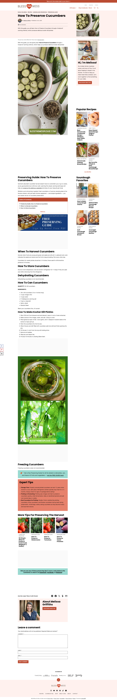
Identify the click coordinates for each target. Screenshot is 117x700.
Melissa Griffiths (27, 20)
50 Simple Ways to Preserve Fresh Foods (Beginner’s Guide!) (23, 542)
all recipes (87, 171)
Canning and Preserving (40, 12)
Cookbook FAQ (49, 693)
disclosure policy (41, 39)
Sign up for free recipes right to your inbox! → (58, 1)
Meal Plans (62, 693)
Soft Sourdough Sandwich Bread (81, 232)
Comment (21, 634)
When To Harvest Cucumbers (29, 206)
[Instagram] (51, 690)
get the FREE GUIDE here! (55, 475)
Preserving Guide (53, 12)
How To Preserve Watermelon (35, 538)
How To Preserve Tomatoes (47, 538)
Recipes (30, 12)
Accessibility (62, 698)
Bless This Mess (22, 12)
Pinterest (59, 572)
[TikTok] (62, 690)
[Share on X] (1, 353)
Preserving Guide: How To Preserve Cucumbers (34, 203)
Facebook (50, 572)
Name (20, 650)
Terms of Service (68, 698)
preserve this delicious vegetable (32, 188)
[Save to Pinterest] (1, 350)
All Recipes (72, 8)
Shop (56, 693)
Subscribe (91, 5)
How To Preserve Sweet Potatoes (60, 539)
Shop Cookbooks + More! (85, 8)
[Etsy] (65, 690)
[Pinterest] (59, 690)
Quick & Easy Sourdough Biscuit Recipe (93, 205)
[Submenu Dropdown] (76, 7)
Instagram (43, 572)
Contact (96, 5)
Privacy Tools (56, 698)
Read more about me (85, 82)
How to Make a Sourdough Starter (81, 202)
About (86, 5)
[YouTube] (54, 690)
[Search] (97, 7)
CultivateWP (83, 698)
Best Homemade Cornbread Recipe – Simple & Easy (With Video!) (81, 135)
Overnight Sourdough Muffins (93, 231)
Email (20, 655)
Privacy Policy (50, 698)
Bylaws (74, 698)
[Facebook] (57, 690)
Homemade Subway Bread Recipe (81, 162)
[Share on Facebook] (1, 346)
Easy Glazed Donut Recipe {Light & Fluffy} (93, 132)
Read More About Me (49, 608)
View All (42, 211)
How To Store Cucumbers (28, 208)
